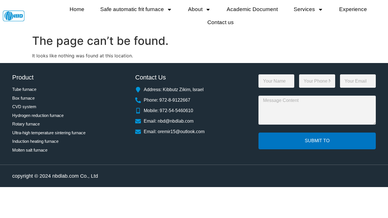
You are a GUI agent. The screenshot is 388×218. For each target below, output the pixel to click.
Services (304, 9)
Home (77, 9)
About (195, 9)
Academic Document (252, 9)
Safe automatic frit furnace (132, 9)
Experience (353, 9)
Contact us (220, 22)
